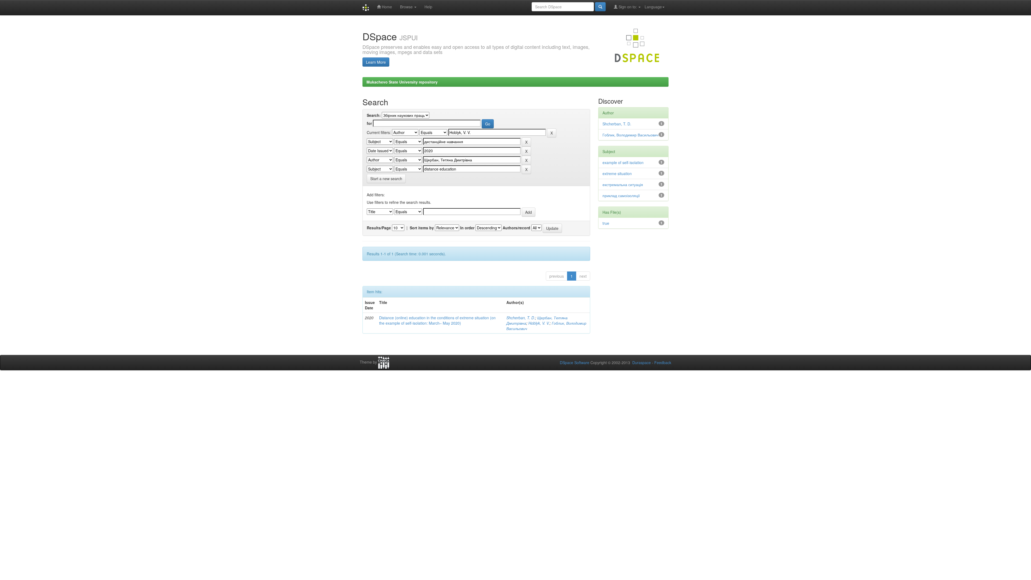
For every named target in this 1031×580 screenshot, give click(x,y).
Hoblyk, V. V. (539, 323)
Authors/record (516, 227)
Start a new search (386, 178)
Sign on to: (628, 6)
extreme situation (617, 173)
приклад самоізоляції (621, 195)
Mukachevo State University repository (402, 82)
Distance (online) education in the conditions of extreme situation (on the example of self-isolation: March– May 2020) (437, 320)
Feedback (662, 362)
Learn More (376, 62)
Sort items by (422, 227)
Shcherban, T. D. (520, 317)
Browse (407, 6)
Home (386, 6)
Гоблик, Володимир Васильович (630, 134)
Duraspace (641, 362)
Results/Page (379, 227)
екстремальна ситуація (622, 184)
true (605, 223)
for (369, 123)
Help (428, 6)
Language (653, 6)
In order (467, 227)
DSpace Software (574, 362)
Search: (374, 115)
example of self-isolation (623, 162)
